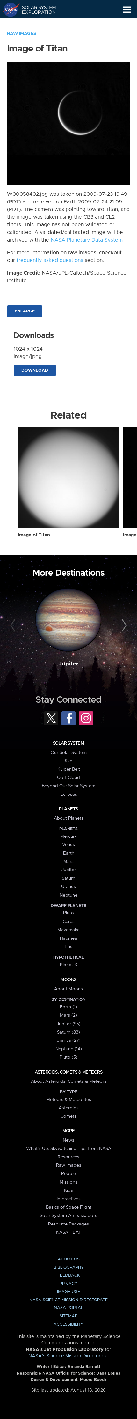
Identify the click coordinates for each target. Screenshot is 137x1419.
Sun (68, 761)
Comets (68, 1116)
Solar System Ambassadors (68, 1215)
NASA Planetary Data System (87, 239)
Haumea (68, 938)
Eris (68, 947)
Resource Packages (68, 1224)
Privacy (68, 1284)
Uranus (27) (68, 1040)
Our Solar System (69, 752)
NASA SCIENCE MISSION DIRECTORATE (68, 1300)
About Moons (68, 989)
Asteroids (69, 1108)
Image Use (68, 1292)
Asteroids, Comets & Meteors (68, 1072)
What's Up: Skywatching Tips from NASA (68, 1148)
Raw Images (21, 33)
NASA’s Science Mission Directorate (68, 1356)
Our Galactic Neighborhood (35, 24)
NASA (8, 9)
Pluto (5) (68, 1057)
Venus (68, 845)
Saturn (68, 878)
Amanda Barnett (84, 1367)
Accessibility (68, 1324)
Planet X (68, 965)
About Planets (68, 818)
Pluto (68, 913)
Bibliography (69, 1268)
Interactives (69, 1199)
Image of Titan (34, 535)
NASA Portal (68, 1308)
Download (34, 370)
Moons (68, 980)
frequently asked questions (50, 260)
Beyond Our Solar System (68, 786)
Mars (68, 861)
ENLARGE (25, 311)
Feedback (68, 1275)
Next (123, 626)
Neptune (68, 895)
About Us (69, 1259)
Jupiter (68, 664)
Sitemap (68, 1316)
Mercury (68, 836)
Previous (14, 626)
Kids (68, 1190)
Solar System (68, 743)
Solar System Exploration (35, 9)
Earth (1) (68, 1007)
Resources (68, 1157)
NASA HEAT (68, 1232)
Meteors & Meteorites (68, 1099)
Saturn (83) (68, 1032)
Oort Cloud (68, 777)
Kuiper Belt (68, 769)
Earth (68, 853)
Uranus (68, 886)
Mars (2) (68, 1015)
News (68, 1140)
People (68, 1173)
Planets (68, 809)
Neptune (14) (68, 1049)
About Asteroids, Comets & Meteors (68, 1081)
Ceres (69, 921)
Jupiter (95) (69, 1024)
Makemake (68, 930)
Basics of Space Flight (68, 1207)
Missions (68, 1182)
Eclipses (68, 794)
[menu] (127, 10)
